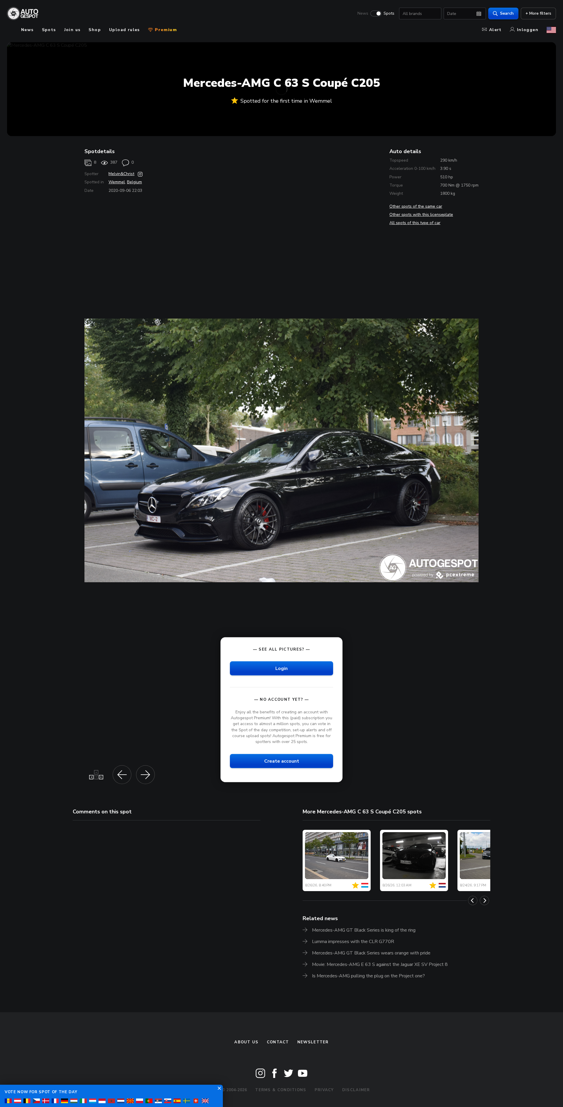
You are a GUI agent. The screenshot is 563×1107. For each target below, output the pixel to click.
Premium (165, 30)
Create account (281, 761)
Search (507, 13)
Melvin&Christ (121, 174)
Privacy (324, 1090)
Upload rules (124, 30)
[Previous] (473, 900)
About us (246, 1042)
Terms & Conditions (280, 1090)
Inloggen (527, 30)
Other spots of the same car (415, 206)
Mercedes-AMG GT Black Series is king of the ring (364, 930)
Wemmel (116, 182)
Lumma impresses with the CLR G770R (353, 941)
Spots (389, 13)
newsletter (313, 1042)
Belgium (134, 182)
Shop (95, 30)
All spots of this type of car (414, 223)
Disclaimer (356, 1090)
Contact (278, 1042)
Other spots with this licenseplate (421, 214)
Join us (72, 30)
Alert (495, 30)
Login (281, 668)
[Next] (484, 900)
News (362, 13)
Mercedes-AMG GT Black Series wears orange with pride (371, 953)
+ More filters (538, 13)
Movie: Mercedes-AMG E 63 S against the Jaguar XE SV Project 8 (380, 964)
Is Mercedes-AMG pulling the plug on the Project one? (368, 976)
